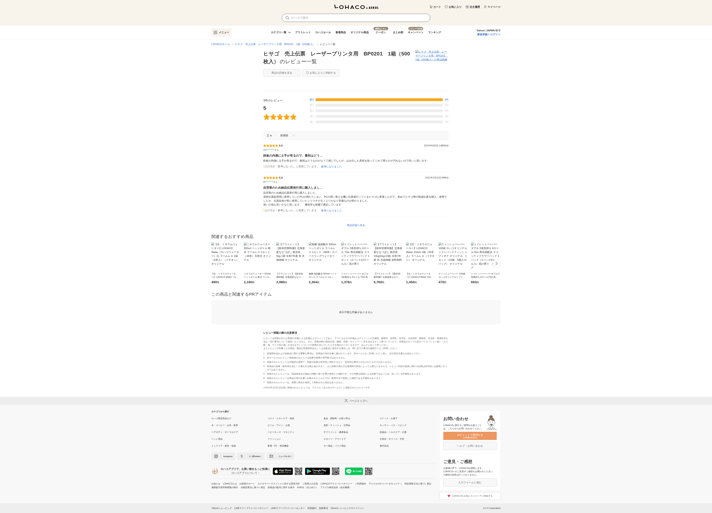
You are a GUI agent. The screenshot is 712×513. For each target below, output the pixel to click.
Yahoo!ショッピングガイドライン (347, 508)
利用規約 (311, 508)
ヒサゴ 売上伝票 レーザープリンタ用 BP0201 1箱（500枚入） (275, 44)
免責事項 (323, 508)
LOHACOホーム (220, 44)
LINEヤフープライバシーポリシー (251, 508)
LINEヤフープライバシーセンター (288, 508)
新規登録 (482, 34)
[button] (286, 135)
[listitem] (239, 418)
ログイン (495, 34)
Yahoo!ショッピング (221, 508)
